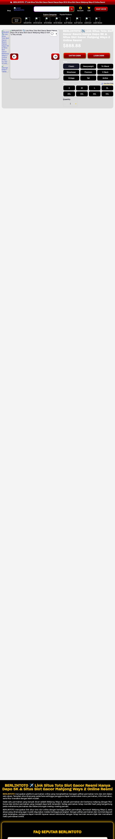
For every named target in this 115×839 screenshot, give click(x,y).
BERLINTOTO (9, 794)
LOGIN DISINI (99, 56)
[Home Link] (21, 9)
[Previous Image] (14, 57)
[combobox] (51, 9)
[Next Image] (55, 57)
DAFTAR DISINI (75, 56)
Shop (9, 10)
